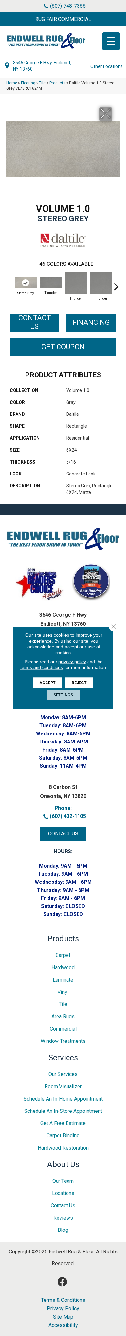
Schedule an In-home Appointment (63, 1099)
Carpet (63, 955)
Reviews (63, 1218)
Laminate (63, 980)
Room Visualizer (63, 1086)
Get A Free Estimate (63, 1123)
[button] (63, 19)
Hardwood (63, 967)
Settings (63, 695)
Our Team (63, 1181)
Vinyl (63, 992)
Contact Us (34, 322)
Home (11, 83)
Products (57, 83)
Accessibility (63, 1325)
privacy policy (72, 661)
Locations (63, 1193)
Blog (63, 1230)
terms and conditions (41, 667)
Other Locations (106, 66)
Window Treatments (63, 1041)
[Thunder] (50, 283)
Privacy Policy (63, 1308)
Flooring (28, 83)
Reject (79, 683)
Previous (10, 283)
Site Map (63, 1317)
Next (116, 283)
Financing (91, 322)
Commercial (63, 1029)
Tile (42, 83)
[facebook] (62, 1282)
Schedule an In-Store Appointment (63, 1111)
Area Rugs (63, 1016)
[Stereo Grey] (25, 283)
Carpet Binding (63, 1135)
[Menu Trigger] (111, 41)
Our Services (63, 1074)
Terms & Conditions (63, 1300)
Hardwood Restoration (63, 1148)
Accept (47, 683)
